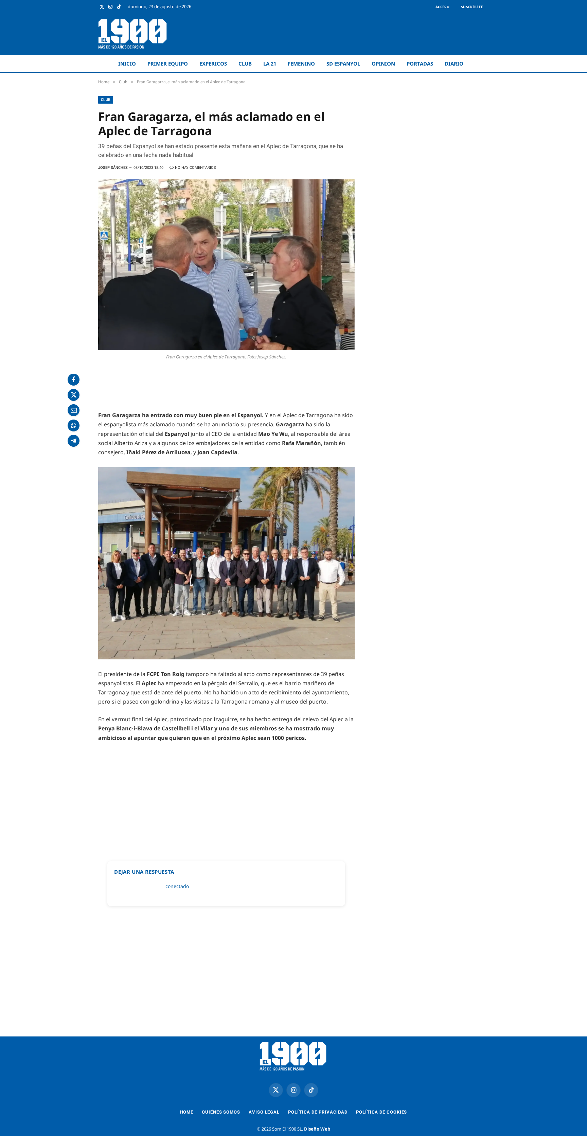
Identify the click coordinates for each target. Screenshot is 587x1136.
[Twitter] (73, 395)
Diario (454, 63)
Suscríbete (472, 6)
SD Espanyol (343, 63)
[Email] (73, 410)
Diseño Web (317, 1129)
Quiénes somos (221, 1112)
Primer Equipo (167, 63)
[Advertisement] (365, 34)
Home (187, 1112)
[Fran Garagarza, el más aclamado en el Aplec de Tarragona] (226, 264)
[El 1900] (133, 34)
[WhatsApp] (73, 425)
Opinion (383, 63)
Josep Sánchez (113, 167)
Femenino (301, 63)
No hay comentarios (195, 167)
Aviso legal (264, 1112)
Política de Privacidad (318, 1112)
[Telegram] (73, 441)
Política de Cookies (381, 1112)
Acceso (442, 6)
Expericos (213, 63)
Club (245, 63)
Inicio (127, 63)
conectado (177, 886)
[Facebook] (73, 380)
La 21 (269, 63)
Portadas (420, 63)
